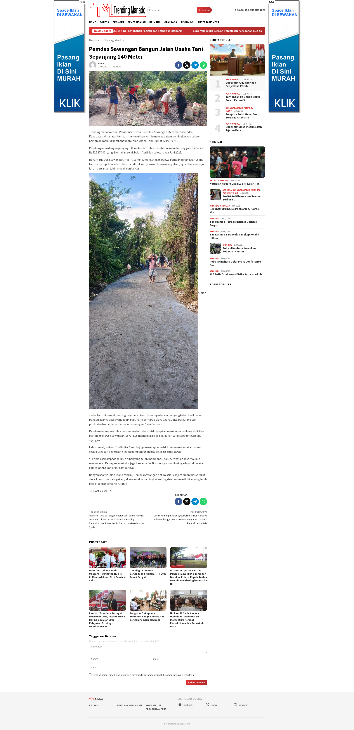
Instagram (243, 705)
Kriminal (224, 180)
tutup (82, 1)
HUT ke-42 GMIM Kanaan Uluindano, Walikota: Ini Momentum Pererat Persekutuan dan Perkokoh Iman (187, 620)
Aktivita (214, 180)
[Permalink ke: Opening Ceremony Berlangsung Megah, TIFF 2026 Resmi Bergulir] (148, 557)
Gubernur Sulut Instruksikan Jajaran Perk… (243, 128)
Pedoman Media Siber (130, 705)
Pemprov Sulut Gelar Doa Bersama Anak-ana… (241, 116)
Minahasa (225, 206)
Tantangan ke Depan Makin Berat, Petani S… (242, 98)
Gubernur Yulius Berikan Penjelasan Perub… (240, 84)
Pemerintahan (230, 193)
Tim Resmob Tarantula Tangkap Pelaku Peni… (234, 236)
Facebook (187, 705)
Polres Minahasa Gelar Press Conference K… (235, 263)
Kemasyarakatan (234, 108)
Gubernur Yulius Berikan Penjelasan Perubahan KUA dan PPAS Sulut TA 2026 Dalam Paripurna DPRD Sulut (218, 31)
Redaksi (93, 705)
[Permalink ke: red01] (92, 65)
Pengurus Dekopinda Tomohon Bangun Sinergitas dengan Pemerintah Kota (147, 616)
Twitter (213, 705)
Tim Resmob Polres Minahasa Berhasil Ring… (233, 223)
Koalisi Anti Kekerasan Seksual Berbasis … (242, 198)
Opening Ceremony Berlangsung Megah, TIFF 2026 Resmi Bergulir (148, 574)
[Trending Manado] (118, 9)
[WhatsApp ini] (203, 65)
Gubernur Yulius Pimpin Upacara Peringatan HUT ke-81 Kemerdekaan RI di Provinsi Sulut (107, 575)
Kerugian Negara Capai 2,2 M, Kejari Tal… (235, 183)
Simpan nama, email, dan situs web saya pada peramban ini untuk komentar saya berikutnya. (143, 675)
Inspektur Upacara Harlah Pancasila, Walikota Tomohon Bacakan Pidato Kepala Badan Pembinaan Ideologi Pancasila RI (188, 577)
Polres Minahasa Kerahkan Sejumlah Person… (239, 250)
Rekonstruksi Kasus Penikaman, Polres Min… (234, 210)
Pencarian (204, 10)
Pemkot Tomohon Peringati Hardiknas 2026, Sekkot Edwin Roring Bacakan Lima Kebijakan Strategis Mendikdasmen (107, 620)
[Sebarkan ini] (178, 65)
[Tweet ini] (186, 65)
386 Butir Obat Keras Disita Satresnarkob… (237, 274)
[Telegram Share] (195, 65)
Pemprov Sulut (233, 79)
